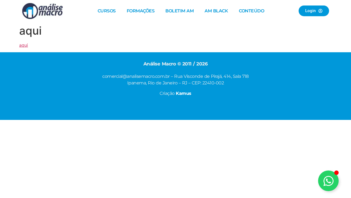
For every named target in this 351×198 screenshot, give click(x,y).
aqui (23, 45)
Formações (141, 10)
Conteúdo (251, 10)
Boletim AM (179, 10)
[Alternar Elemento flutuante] (328, 180)
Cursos (107, 10)
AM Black (216, 10)
